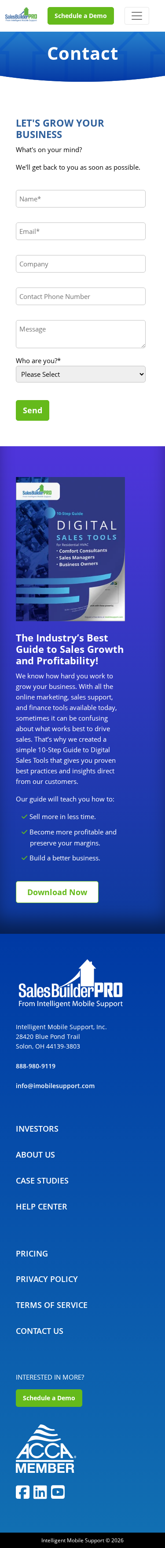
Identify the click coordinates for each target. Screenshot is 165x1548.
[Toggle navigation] (137, 16)
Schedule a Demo (81, 15)
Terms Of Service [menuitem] (52, 1305)
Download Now (57, 892)
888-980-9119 (35, 1066)
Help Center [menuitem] (41, 1206)
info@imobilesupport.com (55, 1086)
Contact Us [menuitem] (39, 1331)
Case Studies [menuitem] (42, 1180)
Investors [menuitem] (37, 1128)
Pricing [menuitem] (32, 1253)
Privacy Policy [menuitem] (47, 1279)
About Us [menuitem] (35, 1154)
